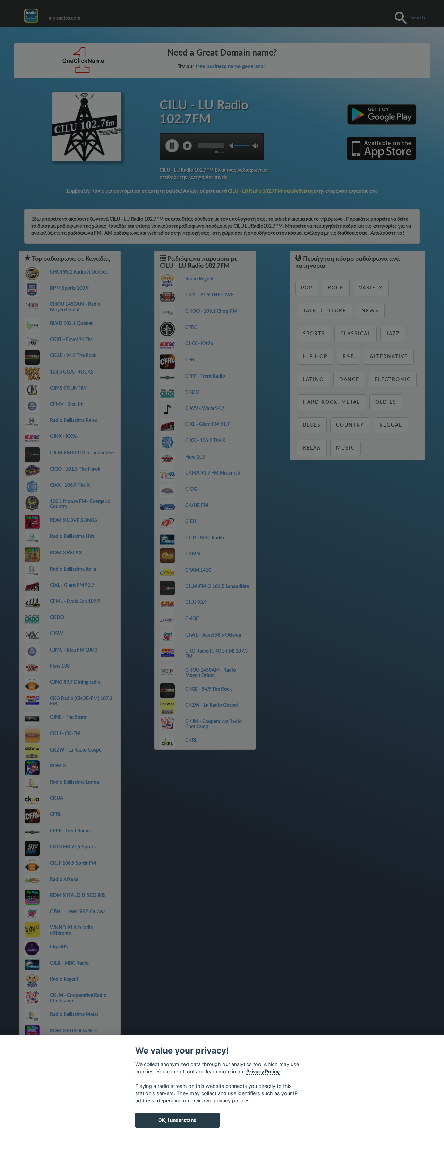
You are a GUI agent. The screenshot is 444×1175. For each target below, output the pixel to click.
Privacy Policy (263, 1071)
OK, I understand (177, 1120)
